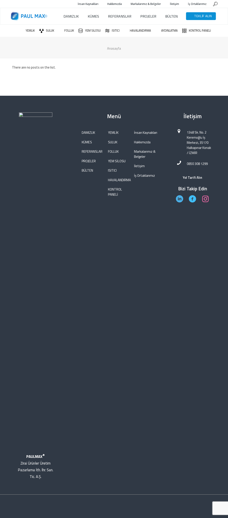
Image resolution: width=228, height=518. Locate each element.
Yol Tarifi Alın (192, 177)
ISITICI (112, 170)
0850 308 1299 (197, 163)
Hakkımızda (142, 142)
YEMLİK (113, 132)
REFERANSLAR (92, 151)
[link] (35, 279)
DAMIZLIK (88, 132)
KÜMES (87, 142)
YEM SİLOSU (117, 161)
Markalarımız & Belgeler (144, 154)
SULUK (112, 142)
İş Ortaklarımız (144, 175)
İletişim (139, 166)
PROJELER (89, 161)
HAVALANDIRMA (118, 180)
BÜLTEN (87, 170)
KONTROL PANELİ (115, 192)
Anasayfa (114, 48)
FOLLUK (113, 151)
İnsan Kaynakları (145, 132)
